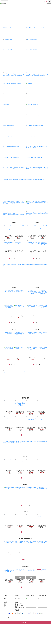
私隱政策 (5, 603)
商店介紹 (5, 598)
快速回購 (5, 606)
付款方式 (5, 600)
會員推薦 (5, 605)
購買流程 (5, 604)
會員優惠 (5, 599)
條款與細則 (5, 602)
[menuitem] (9, 258)
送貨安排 (5, 599)
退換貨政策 (5, 601)
